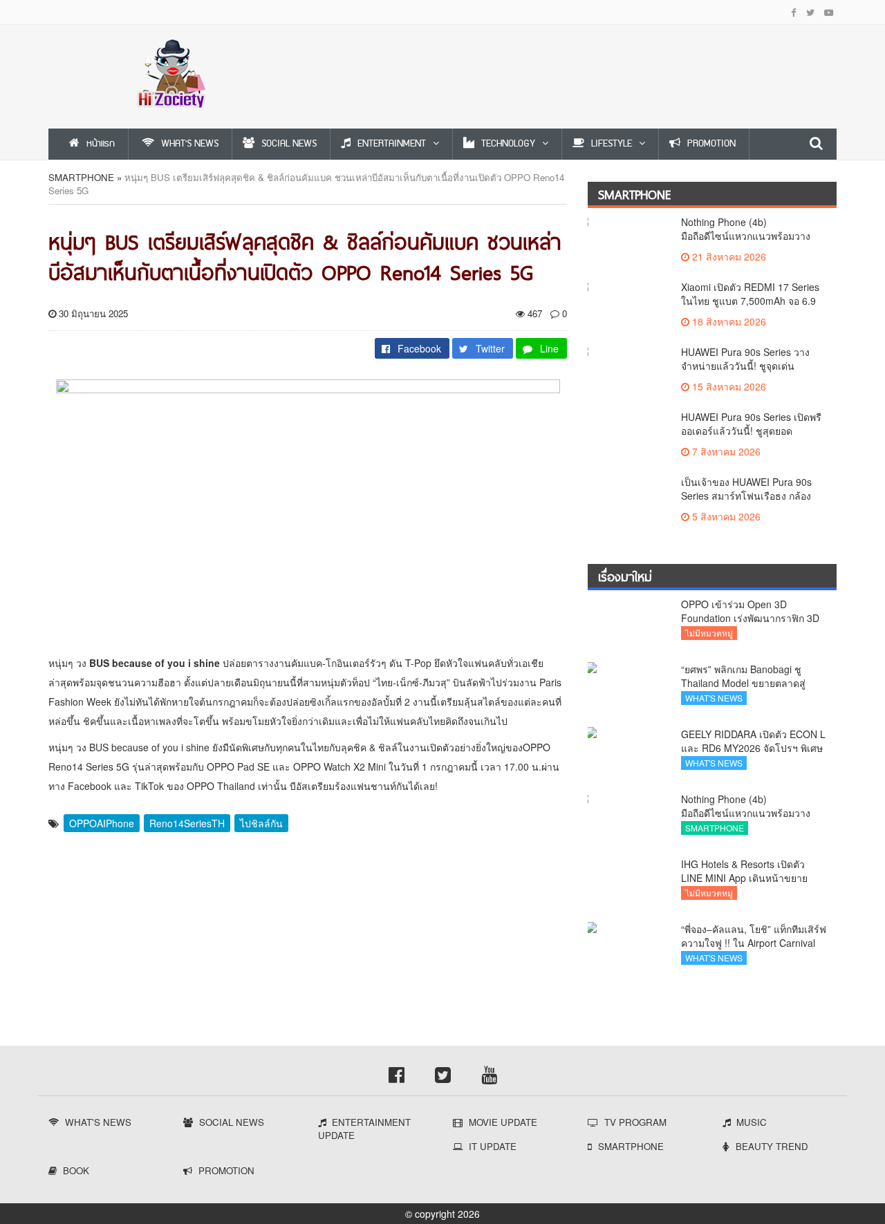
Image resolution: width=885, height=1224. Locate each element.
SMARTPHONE (81, 177)
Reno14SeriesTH (187, 823)
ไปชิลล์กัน (261, 823)
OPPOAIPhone (101, 823)
